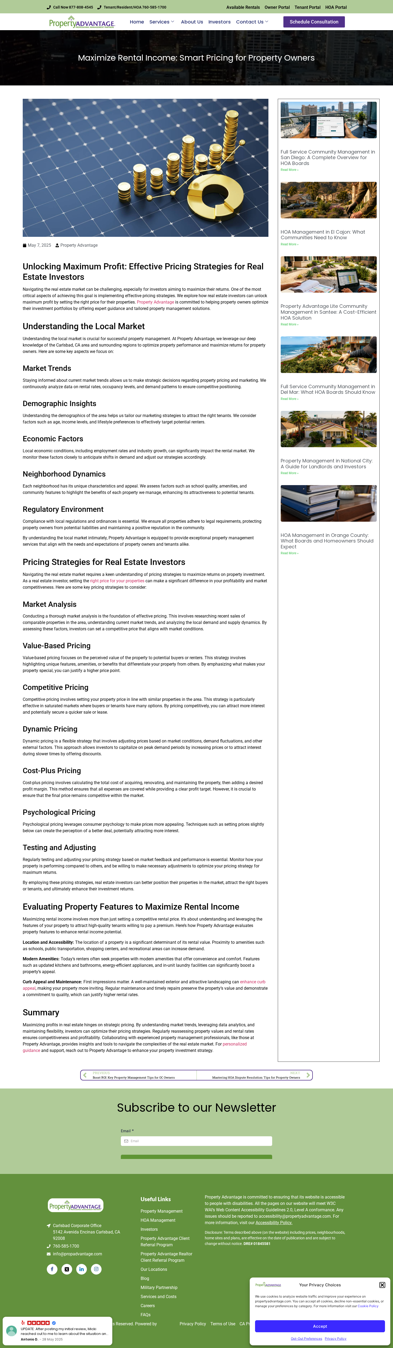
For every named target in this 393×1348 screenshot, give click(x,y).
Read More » (290, 170)
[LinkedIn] (81, 1269)
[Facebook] (52, 1269)
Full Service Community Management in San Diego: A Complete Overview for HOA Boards (328, 157)
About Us (192, 21)
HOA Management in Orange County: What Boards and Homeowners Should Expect (327, 541)
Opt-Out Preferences (306, 1339)
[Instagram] (96, 1269)
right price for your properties (117, 580)
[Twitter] (66, 1269)
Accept (320, 1326)
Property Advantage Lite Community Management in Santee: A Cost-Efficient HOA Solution (328, 312)
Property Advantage (155, 302)
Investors (220, 21)
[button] (382, 1285)
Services (159, 21)
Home (137, 21)
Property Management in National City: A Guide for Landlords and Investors (327, 463)
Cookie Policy (368, 1306)
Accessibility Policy (274, 1222)
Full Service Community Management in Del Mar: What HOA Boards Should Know (328, 389)
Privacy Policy (335, 1339)
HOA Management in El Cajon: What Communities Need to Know (323, 235)
